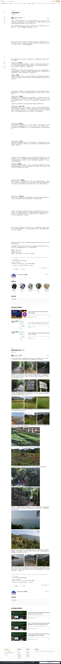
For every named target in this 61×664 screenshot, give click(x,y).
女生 (45, 3)
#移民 (53, 651)
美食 (40, 3)
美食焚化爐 (47, 289)
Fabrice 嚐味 (38, 289)
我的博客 (27, 656)
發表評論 (14, 299)
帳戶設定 (27, 652)
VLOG (37, 3)
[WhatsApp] (4, 71)
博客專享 (32, 3)
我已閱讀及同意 (49, 662)
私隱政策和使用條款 (27, 662)
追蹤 (48, 18)
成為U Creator (16, 3)
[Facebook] (4, 68)
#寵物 (36, 651)
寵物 (54, 3)
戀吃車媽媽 (30, 289)
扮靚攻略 (29, 263)
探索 (22, 3)
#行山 (38, 651)
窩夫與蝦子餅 (14, 289)
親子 (49, 3)
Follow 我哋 (31, 265)
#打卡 (41, 651)
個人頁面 (27, 651)
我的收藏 (27, 654)
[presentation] (11, 286)
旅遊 (42, 3)
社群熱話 (10, 3)
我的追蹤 (27, 655)
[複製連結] (4, 76)
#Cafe (45, 651)
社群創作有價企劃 (4, 3)
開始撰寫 (57, 1)
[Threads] (4, 73)
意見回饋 (19, 656)
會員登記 (53, 1)
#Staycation (49, 651)
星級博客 (28, 3)
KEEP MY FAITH (22, 289)
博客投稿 (19, 658)
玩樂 (47, 3)
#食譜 (43, 651)
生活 (52, 3)
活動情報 (33, 263)
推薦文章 (25, 3)
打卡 (17, 263)
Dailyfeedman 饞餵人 (18, 17)
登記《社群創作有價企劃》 (22, 260)
